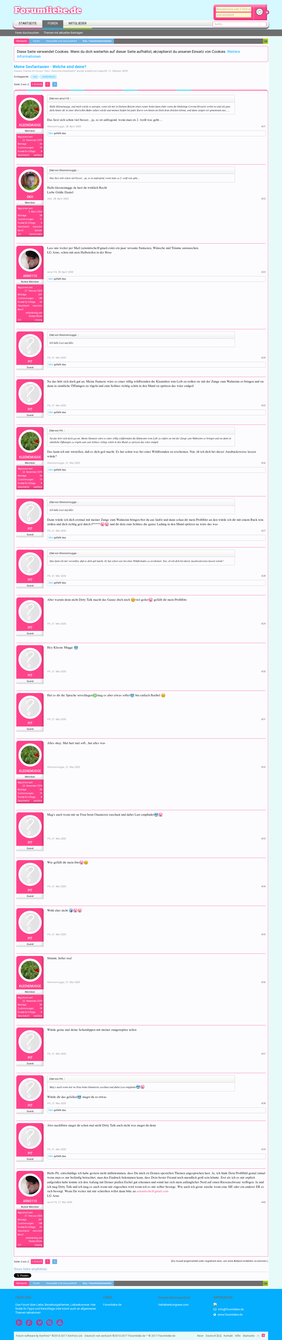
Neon (200, 1335)
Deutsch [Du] (213, 1335)
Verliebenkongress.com (173, 1304)
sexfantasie (48, 76)
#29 (263, 623)
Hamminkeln (35, 234)
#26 (263, 463)
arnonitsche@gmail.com (152, 1191)
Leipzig (38, 320)
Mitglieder (78, 23)
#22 (263, 198)
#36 (263, 982)
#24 (263, 357)
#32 (263, 767)
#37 (263, 1053)
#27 (263, 530)
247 (40, 294)
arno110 (30, 276)
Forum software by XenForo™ (49, 1335)
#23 (263, 272)
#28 (263, 576)
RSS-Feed (263, 1335)
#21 (263, 126)
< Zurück (37, 84)
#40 (263, 1202)
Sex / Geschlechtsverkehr (60, 71)
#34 (263, 886)
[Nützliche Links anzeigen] (265, 41)
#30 (263, 671)
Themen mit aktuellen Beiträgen (63, 32)
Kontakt (228, 1335)
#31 (263, 719)
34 (41, 144)
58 (41, 215)
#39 (263, 1149)
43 (41, 302)
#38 (263, 1103)
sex (35, 76)
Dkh (50, 133)
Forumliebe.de (112, 1304)
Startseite (28, 23)
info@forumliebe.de (230, 1309)
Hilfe (238, 1335)
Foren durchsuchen (27, 32)
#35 (263, 934)
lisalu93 (102, 71)
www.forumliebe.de (230, 1314)
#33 (263, 838)
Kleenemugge (30, 125)
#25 (263, 405)
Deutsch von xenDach (106, 1335)
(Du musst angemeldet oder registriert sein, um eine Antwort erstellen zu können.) (219, 1261)
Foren (53, 23)
